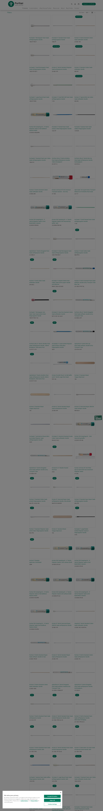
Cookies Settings (52, 804)
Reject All (52, 800)
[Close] (60, 792)
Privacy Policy (34, 800)
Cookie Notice (24, 800)
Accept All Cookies (52, 796)
